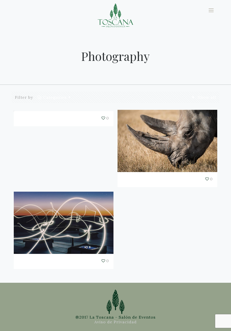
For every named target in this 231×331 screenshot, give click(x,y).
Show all (206, 97)
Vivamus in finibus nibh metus (43, 261)
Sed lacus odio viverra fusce (42, 119)
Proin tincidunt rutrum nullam (147, 179)
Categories (55, 97)
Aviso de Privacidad (115, 321)
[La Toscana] (115, 10)
